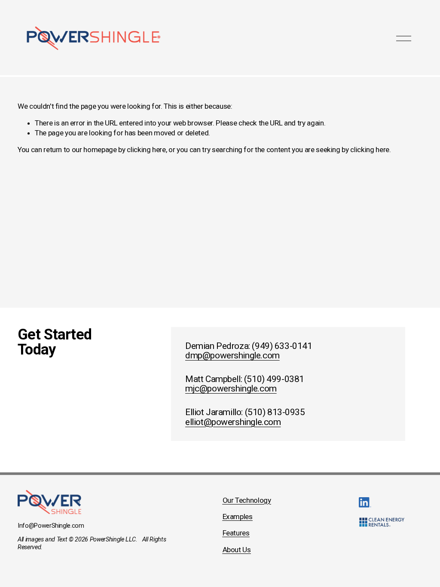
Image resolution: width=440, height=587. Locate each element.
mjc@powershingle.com (231, 389)
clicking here (146, 149)
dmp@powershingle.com (232, 356)
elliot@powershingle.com (233, 422)
